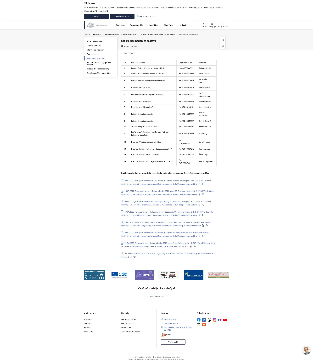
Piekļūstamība (127, 323)
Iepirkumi (88, 323)
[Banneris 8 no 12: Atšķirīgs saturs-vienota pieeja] (144, 275)
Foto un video (92, 54)
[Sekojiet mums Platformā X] (199, 324)
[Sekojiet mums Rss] (204, 324)
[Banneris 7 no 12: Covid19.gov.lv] (119, 275)
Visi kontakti (173, 342)
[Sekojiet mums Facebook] (199, 320)
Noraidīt (96, 16)
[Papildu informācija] (203, 184)
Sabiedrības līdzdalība (95, 58)
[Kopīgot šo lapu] (222, 46)
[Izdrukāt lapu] (222, 40)
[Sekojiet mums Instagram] (214, 320)
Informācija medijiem (95, 50)
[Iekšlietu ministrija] (97, 25)
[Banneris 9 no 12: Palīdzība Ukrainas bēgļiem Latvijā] (169, 275)
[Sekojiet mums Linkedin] (204, 320)
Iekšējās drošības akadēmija (98, 69)
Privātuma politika (128, 319)
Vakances (88, 319)
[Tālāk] (238, 274)
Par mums (88, 331)
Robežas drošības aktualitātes (99, 73)
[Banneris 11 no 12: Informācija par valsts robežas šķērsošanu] (218, 275)
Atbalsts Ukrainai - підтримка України (99, 63)
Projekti (87, 327)
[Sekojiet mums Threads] (209, 320)
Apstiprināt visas (122, 16)
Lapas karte (126, 327)
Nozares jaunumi (94, 45)
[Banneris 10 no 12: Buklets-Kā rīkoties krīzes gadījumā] (193, 275)
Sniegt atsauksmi (156, 296)
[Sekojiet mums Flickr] (220, 319)
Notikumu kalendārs (95, 41)
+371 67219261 (170, 319)
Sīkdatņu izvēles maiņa (130, 331)
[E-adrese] (166, 335)
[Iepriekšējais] (74, 274)
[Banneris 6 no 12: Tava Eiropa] (95, 275)
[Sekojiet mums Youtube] (225, 319)
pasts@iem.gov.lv (171, 323)
